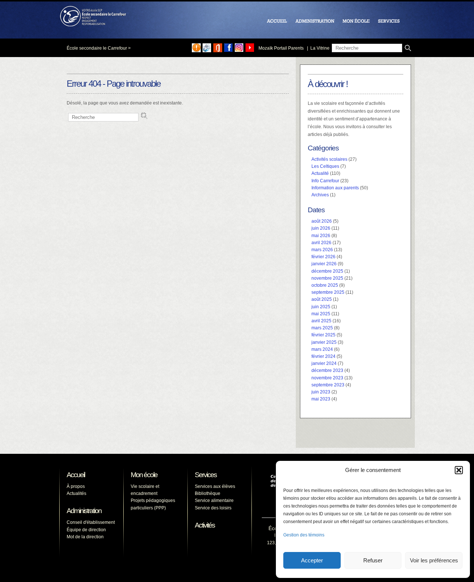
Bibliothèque (207, 493)
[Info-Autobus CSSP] (196, 47)
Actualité (320, 173)
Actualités (76, 493)
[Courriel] (207, 47)
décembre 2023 (327, 370)
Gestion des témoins (303, 535)
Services (206, 475)
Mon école (144, 475)
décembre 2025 (327, 271)
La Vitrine (320, 48)
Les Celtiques (325, 166)
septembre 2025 (327, 292)
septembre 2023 (327, 385)
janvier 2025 (324, 342)
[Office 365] (217, 47)
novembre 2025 (327, 278)
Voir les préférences (434, 560)
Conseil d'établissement (91, 522)
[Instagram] (239, 47)
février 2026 (323, 256)
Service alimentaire (214, 500)
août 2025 (321, 299)
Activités (205, 525)
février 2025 (323, 334)
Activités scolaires (329, 159)
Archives (320, 194)
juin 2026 (320, 228)
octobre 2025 (324, 285)
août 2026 (321, 221)
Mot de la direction (85, 536)
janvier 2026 (324, 263)
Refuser (373, 560)
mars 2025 (322, 327)
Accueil (76, 475)
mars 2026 (322, 249)
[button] (459, 470)
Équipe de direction (86, 529)
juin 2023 (320, 392)
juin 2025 (320, 306)
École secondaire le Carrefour (97, 48)
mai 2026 (320, 235)
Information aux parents (335, 187)
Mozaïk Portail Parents (281, 48)
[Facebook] (228, 47)
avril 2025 (321, 320)
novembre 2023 (327, 377)
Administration (84, 511)
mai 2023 (320, 399)
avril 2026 (321, 242)
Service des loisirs (213, 508)
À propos (76, 486)
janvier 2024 (324, 363)
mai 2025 (320, 313)
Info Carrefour (325, 180)
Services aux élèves (215, 486)
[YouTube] (250, 47)
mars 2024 (322, 349)
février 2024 (323, 356)
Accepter (312, 560)
